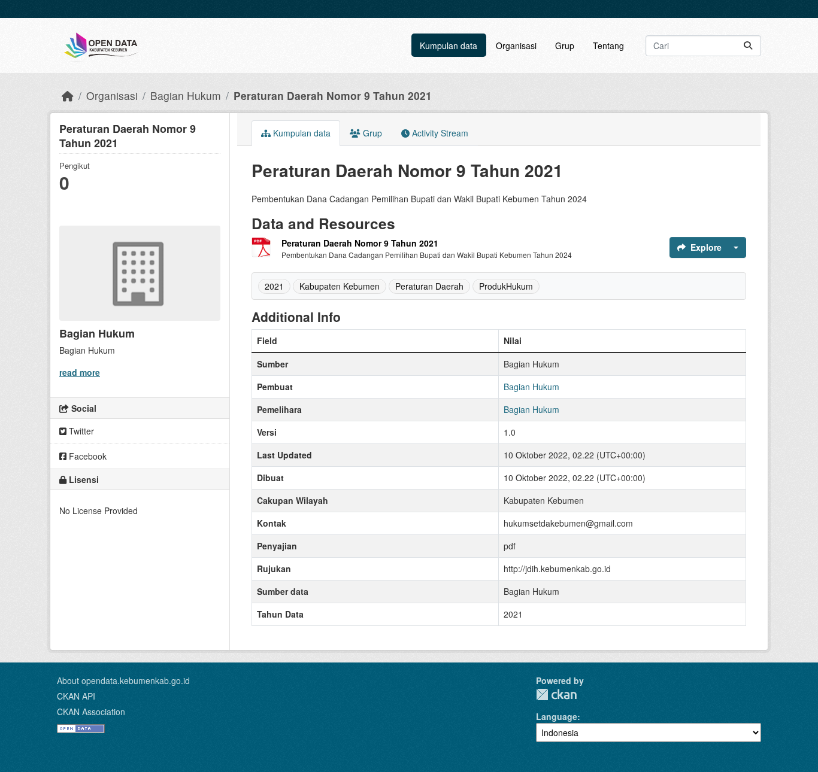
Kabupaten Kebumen (339, 286)
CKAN (556, 694)
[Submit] (748, 45)
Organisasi (516, 45)
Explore (706, 247)
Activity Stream (439, 133)
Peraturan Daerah (429, 286)
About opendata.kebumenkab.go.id (123, 680)
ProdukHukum (506, 286)
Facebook (86, 456)
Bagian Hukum (185, 95)
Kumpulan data (448, 45)
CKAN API (76, 696)
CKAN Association (91, 712)
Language (556, 716)
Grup (564, 45)
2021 (274, 286)
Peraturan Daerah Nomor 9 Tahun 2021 (333, 95)
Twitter (80, 431)
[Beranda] (68, 95)
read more (79, 372)
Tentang (608, 45)
